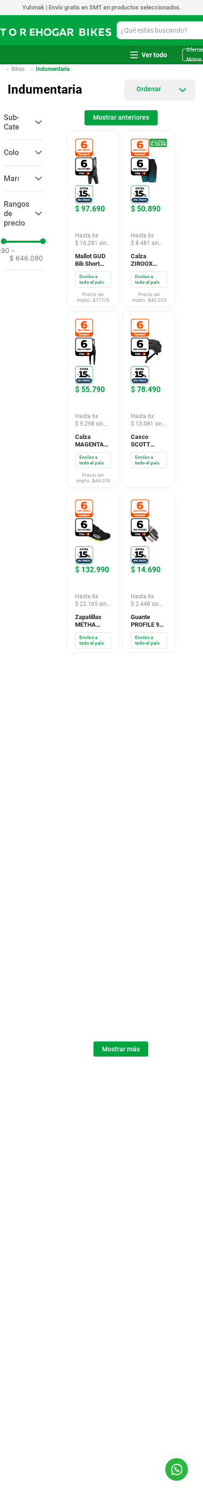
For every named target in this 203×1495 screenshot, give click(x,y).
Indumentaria (52, 4)
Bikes (18, 4)
